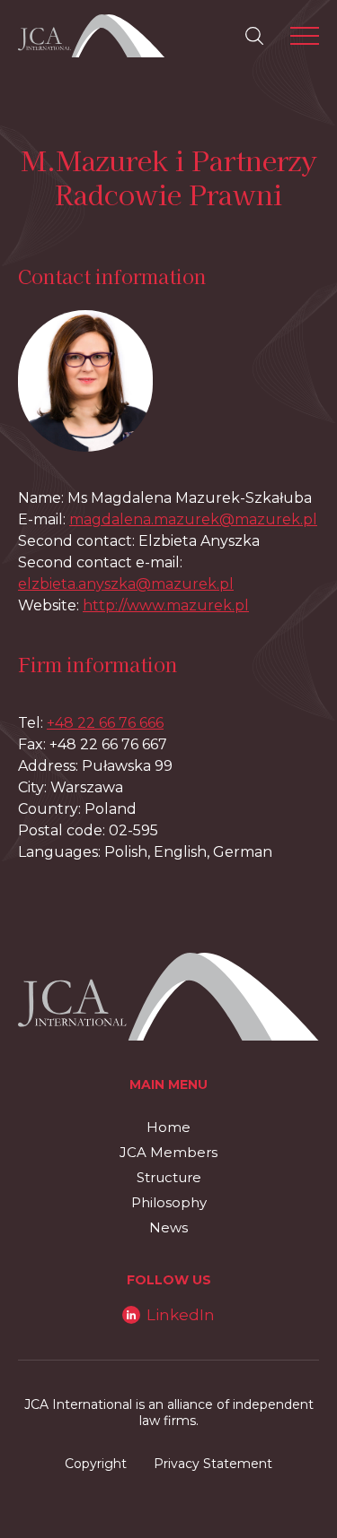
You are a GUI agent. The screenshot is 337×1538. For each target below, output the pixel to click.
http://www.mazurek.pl (166, 605)
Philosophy (169, 1202)
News (168, 1227)
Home (168, 1127)
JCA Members (168, 1152)
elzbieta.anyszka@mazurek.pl (126, 583)
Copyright (96, 1464)
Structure (169, 1177)
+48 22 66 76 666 (105, 722)
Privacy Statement (213, 1464)
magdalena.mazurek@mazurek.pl (193, 519)
